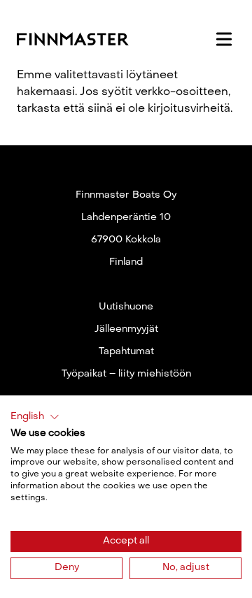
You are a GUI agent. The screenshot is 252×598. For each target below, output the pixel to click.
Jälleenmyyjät (126, 329)
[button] (34, 417)
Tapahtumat (126, 351)
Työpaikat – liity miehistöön (126, 374)
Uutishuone (126, 307)
